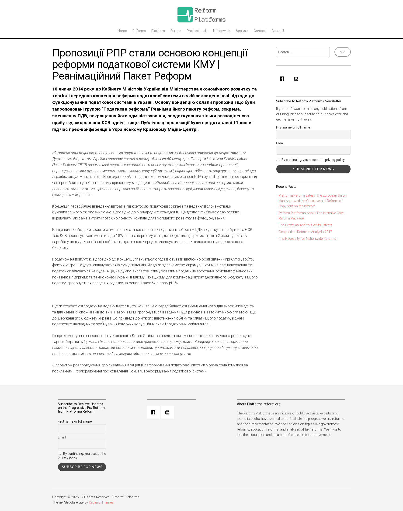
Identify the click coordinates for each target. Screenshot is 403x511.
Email (280, 143)
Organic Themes (101, 502)
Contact (260, 31)
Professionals (197, 31)
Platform (158, 31)
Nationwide (221, 31)
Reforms (139, 31)
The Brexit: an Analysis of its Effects (305, 225)
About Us (278, 31)
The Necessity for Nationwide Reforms (308, 239)
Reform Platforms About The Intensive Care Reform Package (311, 215)
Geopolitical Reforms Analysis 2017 (305, 232)
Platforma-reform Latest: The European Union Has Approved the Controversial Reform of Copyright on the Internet (313, 201)
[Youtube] (297, 78)
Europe (175, 31)
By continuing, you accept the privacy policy (313, 160)
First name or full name (293, 127)
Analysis (242, 31)
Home (122, 31)
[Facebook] (283, 78)
